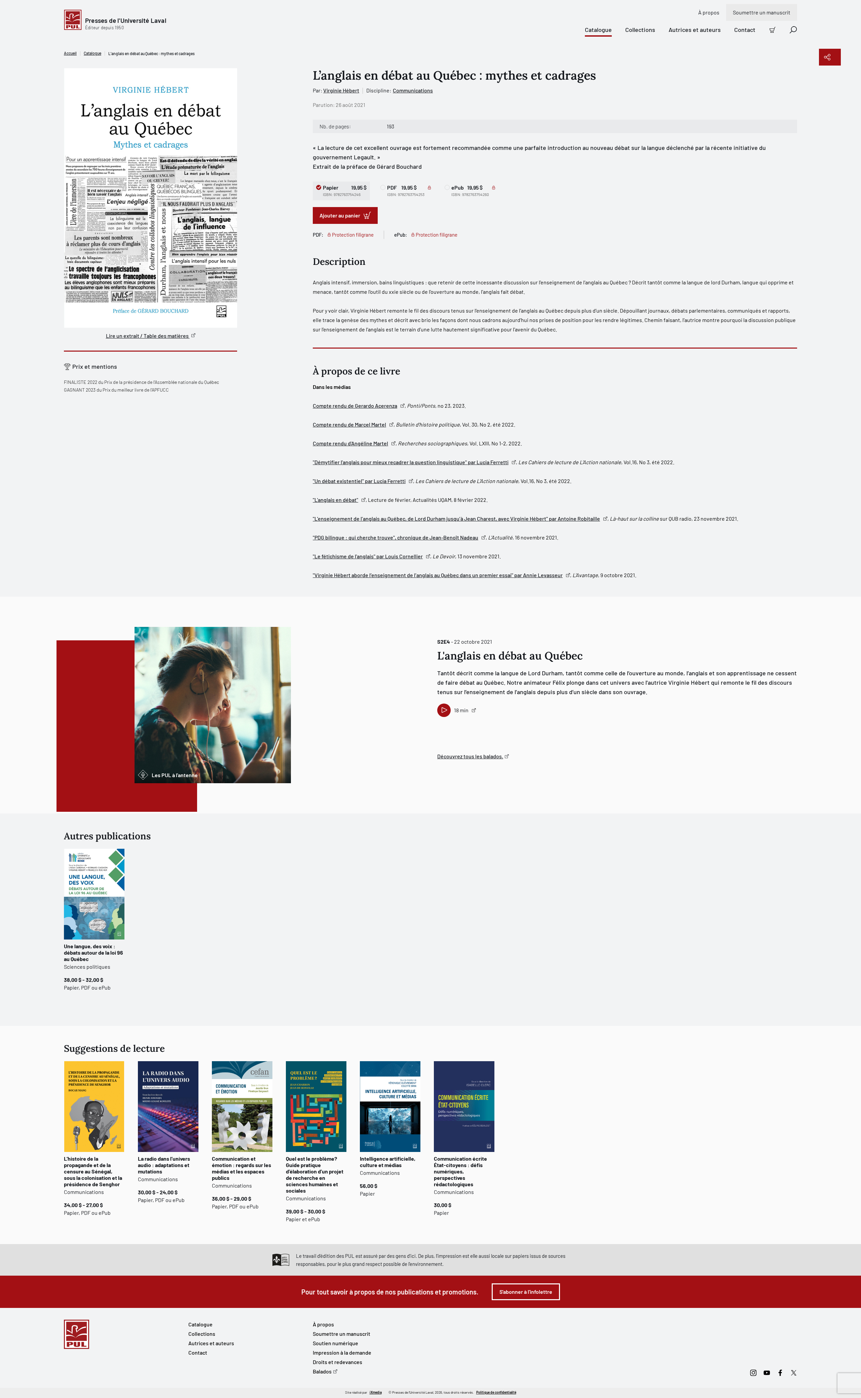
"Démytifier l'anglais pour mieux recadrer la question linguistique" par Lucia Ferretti (411, 462)
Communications (413, 90)
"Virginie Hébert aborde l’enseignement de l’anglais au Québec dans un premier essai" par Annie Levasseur (438, 575)
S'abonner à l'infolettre (525, 1291)
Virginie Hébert (341, 90)
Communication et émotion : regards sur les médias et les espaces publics (241, 1168)
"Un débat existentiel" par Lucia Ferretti (359, 481)
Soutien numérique (335, 1343)
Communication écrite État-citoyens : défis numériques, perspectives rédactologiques (460, 1171)
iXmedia (376, 1392)
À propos (708, 12)
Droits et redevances (337, 1362)
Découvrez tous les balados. (470, 756)
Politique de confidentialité (496, 1392)
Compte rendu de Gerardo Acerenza (355, 405)
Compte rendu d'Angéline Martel (350, 443)
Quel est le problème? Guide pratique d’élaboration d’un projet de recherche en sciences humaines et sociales (314, 1174)
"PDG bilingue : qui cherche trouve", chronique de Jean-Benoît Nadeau (395, 537)
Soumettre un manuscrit (761, 12)
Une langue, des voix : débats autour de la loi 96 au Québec (93, 952)
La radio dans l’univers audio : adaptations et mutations (164, 1164)
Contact (744, 29)
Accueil (70, 53)
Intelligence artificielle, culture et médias (387, 1161)
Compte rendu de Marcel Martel (349, 424)
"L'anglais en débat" (335, 499)
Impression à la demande (342, 1352)
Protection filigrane (353, 235)
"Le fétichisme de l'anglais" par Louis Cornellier (368, 556)
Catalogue (598, 29)
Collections (640, 29)
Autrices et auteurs (695, 29)
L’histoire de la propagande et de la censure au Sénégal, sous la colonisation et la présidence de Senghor (93, 1171)
